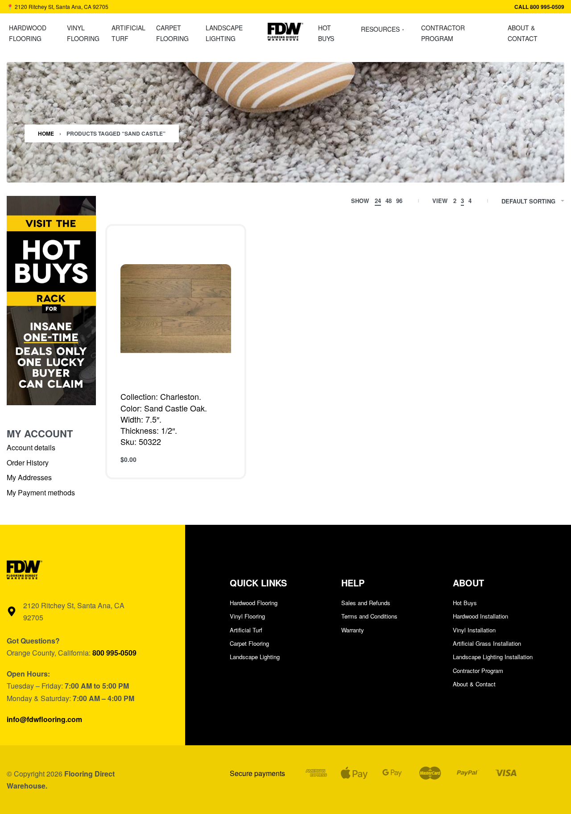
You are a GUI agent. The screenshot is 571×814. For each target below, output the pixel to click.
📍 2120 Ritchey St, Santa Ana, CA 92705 (57, 6)
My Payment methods (41, 492)
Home (46, 133)
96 (399, 200)
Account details (31, 447)
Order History (28, 462)
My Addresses (29, 477)
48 (388, 200)
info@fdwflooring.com (44, 719)
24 (378, 200)
